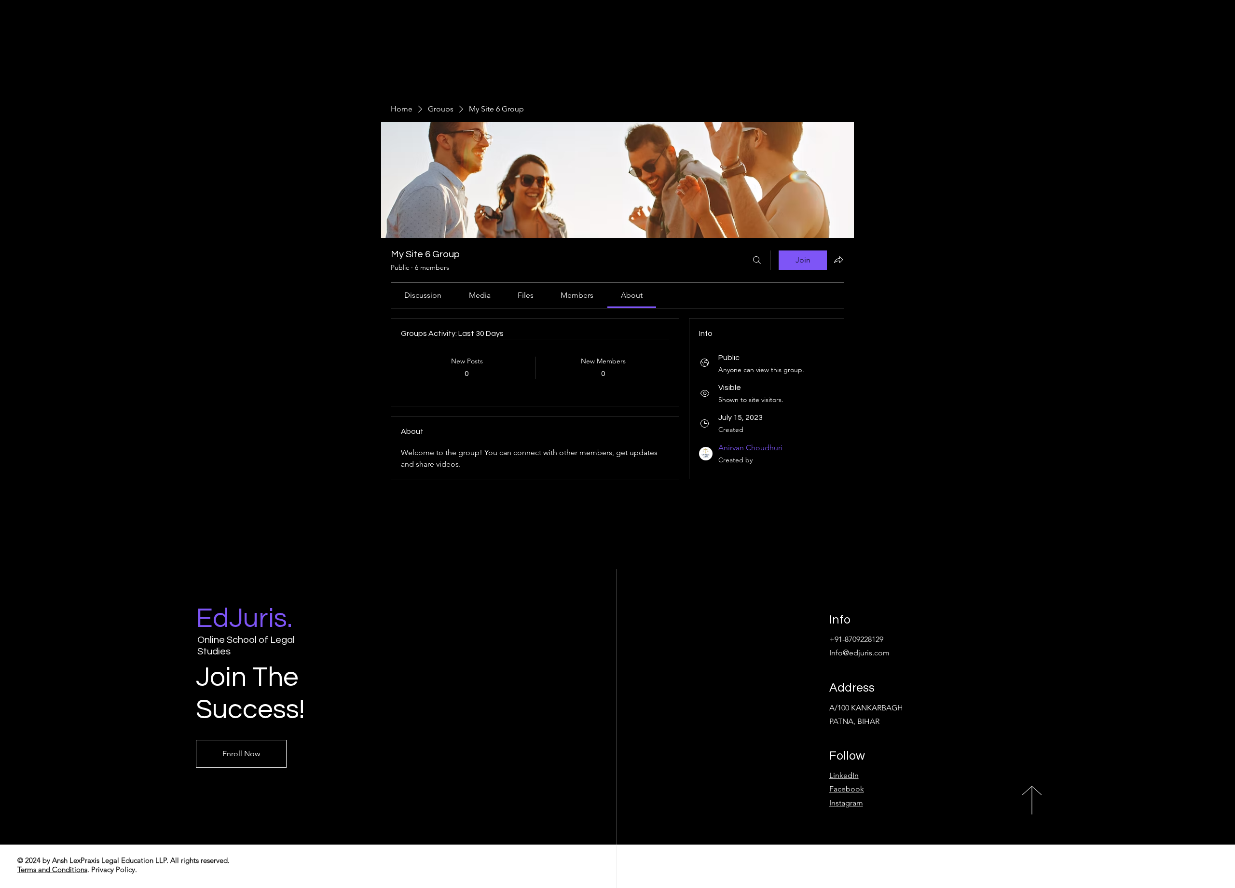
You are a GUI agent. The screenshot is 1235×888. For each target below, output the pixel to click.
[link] (422, 295)
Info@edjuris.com (859, 652)
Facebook (846, 788)
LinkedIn (844, 775)
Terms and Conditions (52, 869)
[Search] (757, 260)
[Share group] (838, 259)
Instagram (846, 802)
